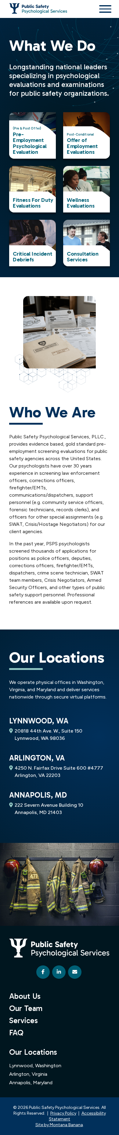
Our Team (25, 1008)
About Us (25, 996)
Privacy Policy (63, 1113)
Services (23, 1020)
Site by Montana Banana (59, 1124)
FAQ (16, 1032)
